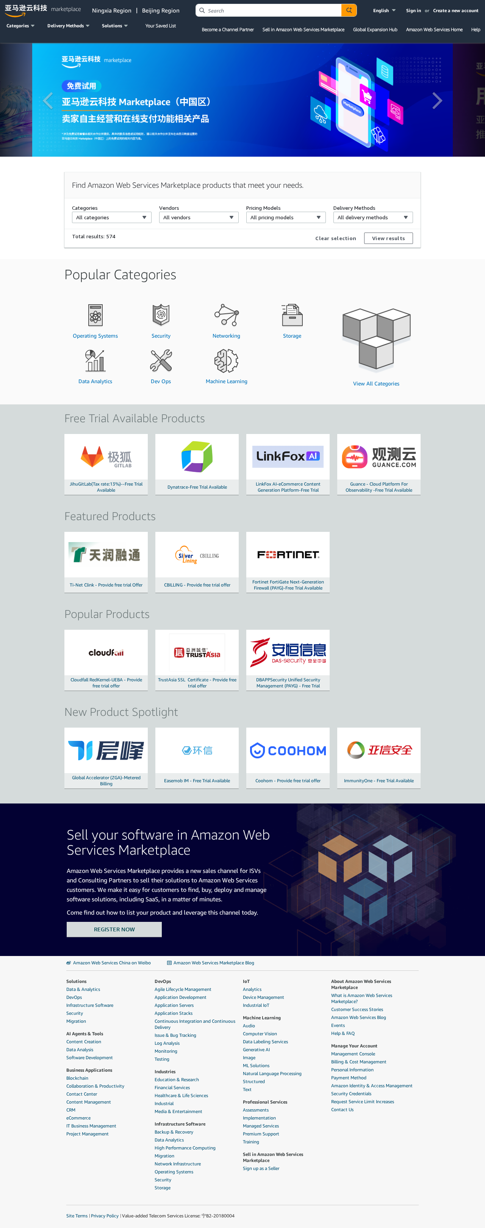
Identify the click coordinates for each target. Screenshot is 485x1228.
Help (475, 29)
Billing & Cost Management (358, 1061)
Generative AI (256, 1049)
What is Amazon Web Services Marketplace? (361, 998)
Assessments (256, 1110)
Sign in (413, 10)
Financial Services (172, 1087)
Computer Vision (260, 1033)
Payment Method (348, 1077)
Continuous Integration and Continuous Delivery (195, 1024)
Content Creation (83, 1041)
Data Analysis (79, 1049)
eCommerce (78, 1118)
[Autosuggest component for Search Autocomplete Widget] (349, 10)
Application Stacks (173, 1013)
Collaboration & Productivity (95, 1086)
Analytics (252, 989)
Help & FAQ (343, 1033)
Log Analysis (167, 1043)
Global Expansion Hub (375, 29)
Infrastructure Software (89, 1005)
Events (338, 1025)
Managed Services (261, 1126)
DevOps (74, 997)
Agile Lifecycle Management (183, 989)
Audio (249, 1025)
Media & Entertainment (178, 1111)
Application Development (181, 997)
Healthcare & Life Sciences (181, 1095)
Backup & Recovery (174, 1132)
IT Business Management (91, 1126)
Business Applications (89, 1070)
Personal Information (352, 1069)
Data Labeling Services (265, 1041)
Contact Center (81, 1094)
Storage (163, 1187)
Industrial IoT (256, 1005)
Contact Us (342, 1109)
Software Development (89, 1057)
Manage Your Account (354, 1046)
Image (249, 1057)
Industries (165, 1071)
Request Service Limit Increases (362, 1101)
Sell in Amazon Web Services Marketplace (303, 29)
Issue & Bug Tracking (175, 1035)
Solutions (76, 981)
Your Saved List (161, 25)
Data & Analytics (83, 989)
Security (74, 1013)
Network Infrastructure (178, 1164)
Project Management (87, 1134)
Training (251, 1142)
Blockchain (77, 1078)
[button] (385, 10)
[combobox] (268, 10)
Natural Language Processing (272, 1073)
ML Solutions (256, 1065)
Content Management (88, 1102)
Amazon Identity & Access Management (372, 1085)
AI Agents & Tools (84, 1033)
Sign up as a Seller (261, 1168)
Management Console (353, 1054)
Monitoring (166, 1051)
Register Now (114, 929)
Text (247, 1089)
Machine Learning (262, 1017)
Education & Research (177, 1079)
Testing (162, 1059)
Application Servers (174, 1005)
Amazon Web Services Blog (358, 1017)
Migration (76, 1021)
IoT (246, 981)
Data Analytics (169, 1140)
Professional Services (265, 1102)
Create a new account (456, 10)
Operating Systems (174, 1172)
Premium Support (261, 1134)
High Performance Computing (185, 1148)
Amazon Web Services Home (434, 29)
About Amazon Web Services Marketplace (361, 984)
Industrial (164, 1103)
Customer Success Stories (357, 1009)
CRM (70, 1110)
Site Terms (77, 1216)
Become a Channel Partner (228, 29)
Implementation (259, 1118)
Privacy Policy (105, 1216)
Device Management (263, 997)
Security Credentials (351, 1093)
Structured (254, 1081)
